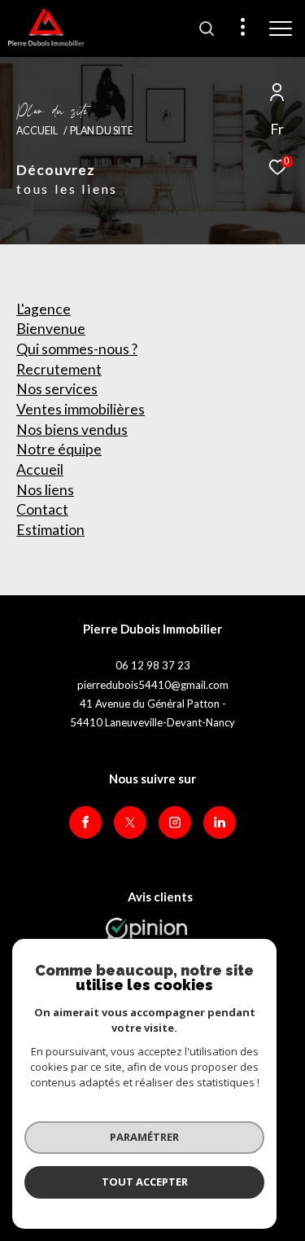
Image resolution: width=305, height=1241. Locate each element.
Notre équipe (59, 449)
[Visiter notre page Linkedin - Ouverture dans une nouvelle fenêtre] (219, 822)
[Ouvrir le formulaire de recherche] (207, 28)
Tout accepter (145, 1181)
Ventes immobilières (80, 409)
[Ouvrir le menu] (280, 28)
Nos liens (45, 489)
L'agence (43, 309)
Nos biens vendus (72, 429)
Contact (42, 509)
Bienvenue (50, 328)
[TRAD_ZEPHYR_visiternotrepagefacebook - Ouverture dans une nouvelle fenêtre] (85, 822)
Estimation (50, 529)
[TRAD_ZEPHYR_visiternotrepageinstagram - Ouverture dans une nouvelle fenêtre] (175, 822)
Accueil (37, 131)
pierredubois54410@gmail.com (153, 684)
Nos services (57, 388)
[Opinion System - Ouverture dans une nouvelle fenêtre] (146, 934)
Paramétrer (144, 1136)
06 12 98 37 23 (152, 665)
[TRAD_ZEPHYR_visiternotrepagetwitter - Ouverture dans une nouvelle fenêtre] (130, 822)
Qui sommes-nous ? (76, 348)
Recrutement (59, 369)
